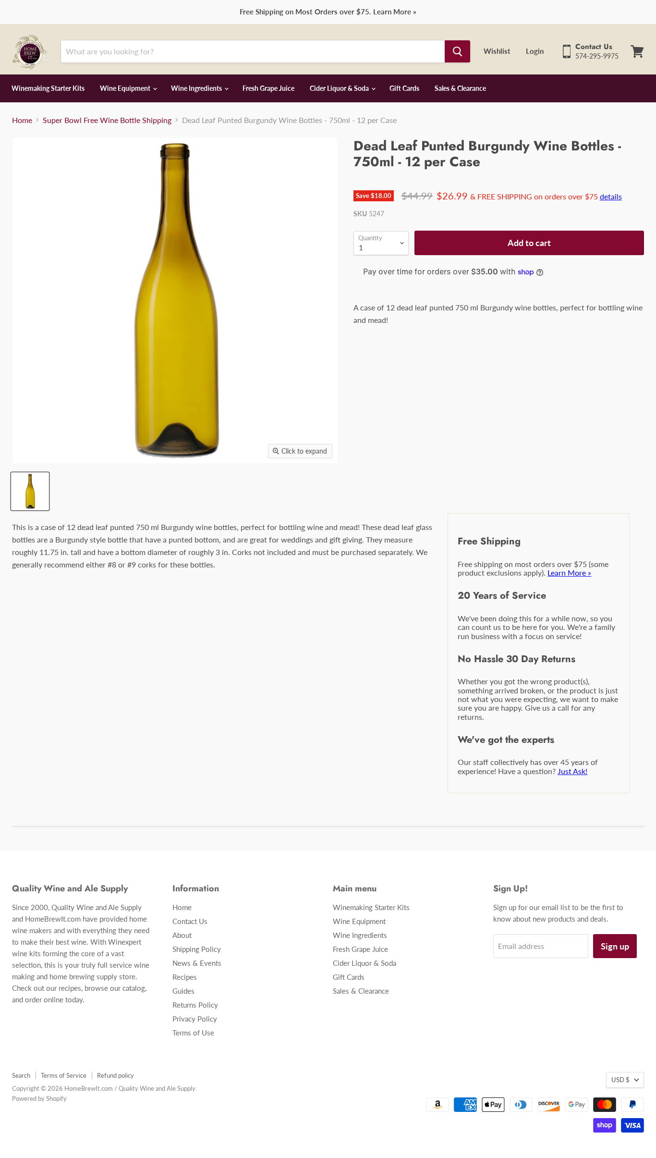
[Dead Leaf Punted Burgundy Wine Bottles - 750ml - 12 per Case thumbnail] (30, 491)
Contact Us (189, 921)
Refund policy (115, 1075)
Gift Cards (404, 88)
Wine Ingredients (197, 88)
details (611, 196)
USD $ (620, 1080)
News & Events (196, 963)
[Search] (457, 51)
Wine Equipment (126, 88)
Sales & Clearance (460, 88)
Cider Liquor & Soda (340, 88)
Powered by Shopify (39, 1098)
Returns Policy (195, 1004)
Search (21, 1075)
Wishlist (497, 51)
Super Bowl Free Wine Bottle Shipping (107, 120)
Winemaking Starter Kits (48, 88)
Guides (183, 990)
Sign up (615, 946)
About (182, 935)
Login (535, 51)
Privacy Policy (194, 1018)
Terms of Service (63, 1075)
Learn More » (569, 572)
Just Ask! (572, 771)
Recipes (184, 977)
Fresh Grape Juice (268, 88)
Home (22, 120)
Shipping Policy (196, 949)
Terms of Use (193, 1032)
